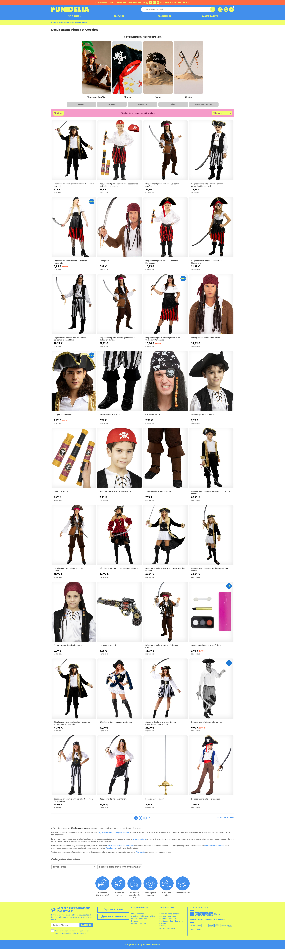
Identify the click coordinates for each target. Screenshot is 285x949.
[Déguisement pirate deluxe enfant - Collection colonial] (211, 458)
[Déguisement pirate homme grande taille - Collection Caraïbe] (119, 304)
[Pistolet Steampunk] (119, 612)
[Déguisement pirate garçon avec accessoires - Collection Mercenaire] (119, 150)
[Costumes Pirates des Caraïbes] (96, 67)
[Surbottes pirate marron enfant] (165, 458)
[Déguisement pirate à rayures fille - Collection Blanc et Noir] (74, 765)
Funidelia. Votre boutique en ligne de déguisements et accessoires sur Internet (70, 9)
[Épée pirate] (119, 227)
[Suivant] (149, 818)
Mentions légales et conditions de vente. (168, 917)
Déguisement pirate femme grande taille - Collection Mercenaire (163, 338)
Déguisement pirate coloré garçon (205, 799)
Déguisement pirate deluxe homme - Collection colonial (74, 185)
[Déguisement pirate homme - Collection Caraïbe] (165, 150)
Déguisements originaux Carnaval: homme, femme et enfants (120, 867)
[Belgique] (192, 914)
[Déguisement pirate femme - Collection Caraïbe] (74, 535)
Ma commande (137, 914)
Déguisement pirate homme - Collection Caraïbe (162, 185)
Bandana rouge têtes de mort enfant (115, 491)
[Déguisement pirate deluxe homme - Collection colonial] (74, 150)
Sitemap (163, 926)
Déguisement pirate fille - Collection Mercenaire (206, 262)
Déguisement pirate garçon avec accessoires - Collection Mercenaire (119, 185)
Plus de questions (138, 923)
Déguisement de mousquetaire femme (116, 722)
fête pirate (140, 852)
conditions (59, 933)
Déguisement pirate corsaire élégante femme (119, 568)
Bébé (173, 104)
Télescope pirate (61, 491)
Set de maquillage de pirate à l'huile (206, 645)
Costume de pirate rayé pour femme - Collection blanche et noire (161, 723)
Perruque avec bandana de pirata (205, 337)
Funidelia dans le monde (169, 914)
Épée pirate (104, 261)
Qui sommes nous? (167, 928)
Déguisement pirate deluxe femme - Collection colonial (165, 569)
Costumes (119, 16)
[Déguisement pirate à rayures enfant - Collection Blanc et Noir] (211, 150)
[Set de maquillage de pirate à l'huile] (211, 612)
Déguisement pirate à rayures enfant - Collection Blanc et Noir (207, 185)
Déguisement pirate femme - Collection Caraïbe (70, 569)
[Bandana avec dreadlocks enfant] (74, 612)
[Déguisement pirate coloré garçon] (211, 765)
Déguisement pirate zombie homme (206, 722)
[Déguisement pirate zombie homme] (211, 688)
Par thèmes (73, 16)
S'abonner (86, 925)
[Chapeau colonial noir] (74, 381)
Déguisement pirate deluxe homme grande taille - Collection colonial (72, 723)
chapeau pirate (139, 839)
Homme (111, 104)
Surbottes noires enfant (110, 414)
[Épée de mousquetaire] (165, 765)
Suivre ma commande (115, 916)
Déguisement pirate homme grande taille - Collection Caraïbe (118, 338)
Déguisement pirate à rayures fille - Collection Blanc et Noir (73, 800)
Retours (134, 921)
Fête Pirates (59, 867)
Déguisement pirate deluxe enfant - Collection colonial (210, 492)
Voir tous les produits (225, 817)
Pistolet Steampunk (108, 645)
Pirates (127, 97)
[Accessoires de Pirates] (158, 67)
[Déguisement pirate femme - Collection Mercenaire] (74, 227)
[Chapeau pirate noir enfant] (211, 381)
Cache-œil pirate (152, 414)
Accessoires (164, 16)
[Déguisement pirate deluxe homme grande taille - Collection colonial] (74, 688)
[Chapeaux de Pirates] (127, 67)
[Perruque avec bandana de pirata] (211, 304)
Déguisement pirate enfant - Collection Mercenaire (161, 262)
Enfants (142, 104)
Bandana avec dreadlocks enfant (68, 645)
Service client (115, 909)
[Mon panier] (231, 9)
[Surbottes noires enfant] (119, 381)
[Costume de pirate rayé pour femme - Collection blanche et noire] (165, 688)
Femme (81, 104)
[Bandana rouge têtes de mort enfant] (119, 458)
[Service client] (226, 9)
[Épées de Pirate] (188, 67)
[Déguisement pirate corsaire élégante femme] (119, 535)
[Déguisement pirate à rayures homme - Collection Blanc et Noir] (74, 304)
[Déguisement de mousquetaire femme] (119, 688)
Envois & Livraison (139, 919)
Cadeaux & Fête (210, 16)
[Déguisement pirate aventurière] (119, 765)
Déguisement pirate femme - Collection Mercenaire (70, 262)
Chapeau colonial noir (63, 414)
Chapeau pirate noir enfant (202, 414)
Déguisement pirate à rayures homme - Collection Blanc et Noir (70, 338)
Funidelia (54, 22)
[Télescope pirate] (74, 458)
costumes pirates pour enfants (121, 845)
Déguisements (64, 22)
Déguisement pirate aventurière (113, 799)
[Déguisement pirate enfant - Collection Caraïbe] (165, 612)
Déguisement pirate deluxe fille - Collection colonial (209, 569)
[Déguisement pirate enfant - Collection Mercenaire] (165, 227)
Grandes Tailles (203, 104)
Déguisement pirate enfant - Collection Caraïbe (161, 646)
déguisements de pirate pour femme (113, 832)
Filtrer (60, 113)
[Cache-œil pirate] (165, 381)
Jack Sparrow (111, 848)
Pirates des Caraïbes (96, 97)
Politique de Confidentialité (171, 921)
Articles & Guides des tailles (143, 916)
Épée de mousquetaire (155, 799)
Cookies (162, 923)
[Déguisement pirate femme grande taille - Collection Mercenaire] (165, 304)
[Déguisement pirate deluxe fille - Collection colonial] (211, 535)
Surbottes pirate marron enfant (158, 491)
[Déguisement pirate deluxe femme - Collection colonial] (165, 535)
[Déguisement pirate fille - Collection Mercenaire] (211, 227)
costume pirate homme (214, 845)
